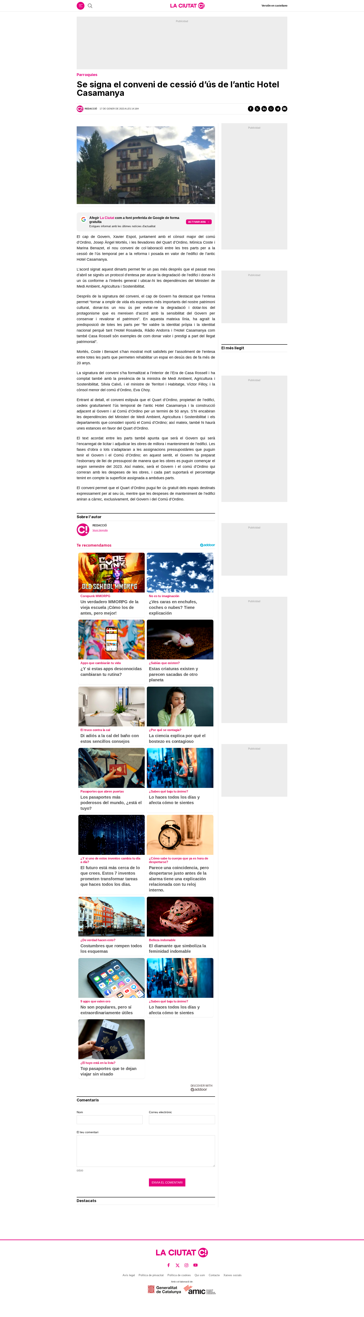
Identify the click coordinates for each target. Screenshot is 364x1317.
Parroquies (87, 74)
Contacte (214, 1275)
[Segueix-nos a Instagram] (186, 1265)
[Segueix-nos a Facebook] (169, 1265)
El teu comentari (87, 1132)
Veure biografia (100, 530)
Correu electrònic (160, 1112)
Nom (80, 1112)
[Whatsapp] (271, 108)
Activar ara (197, 221)
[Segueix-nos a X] (178, 1265)
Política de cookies (179, 1275)
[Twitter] (257, 108)
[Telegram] (278, 108)
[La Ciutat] (187, 6)
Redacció (91, 108)
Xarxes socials (232, 1275)
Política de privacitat (151, 1275)
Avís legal (129, 1275)
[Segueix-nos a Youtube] (195, 1265)
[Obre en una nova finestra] (164, 1289)
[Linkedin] (264, 108)
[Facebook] (250, 108)
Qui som (200, 1275)
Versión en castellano (274, 5)
